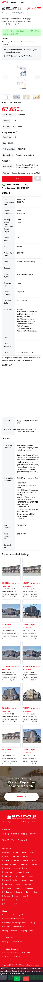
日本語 (5, 833)
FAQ (31, 923)
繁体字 (5, 840)
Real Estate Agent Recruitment (13, 927)
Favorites (5, 915)
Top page (5, 19)
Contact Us (21, 797)
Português (23, 840)
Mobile (23, 2)
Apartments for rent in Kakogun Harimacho (16, 21)
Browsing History (19, 915)
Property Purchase (27, 930)
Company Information (10, 953)
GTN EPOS (6, 957)
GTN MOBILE (26, 953)
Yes (17, 979)
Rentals (14, 2)
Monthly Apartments (9, 930)
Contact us (17, 179)
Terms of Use (17, 942)
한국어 (33, 833)
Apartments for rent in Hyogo (21, 19)
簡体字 (24, 833)
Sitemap (5, 942)
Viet (13, 840)
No (26, 979)
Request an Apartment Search (13, 919)
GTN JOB (17, 957)
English (15, 833)
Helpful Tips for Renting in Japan (14, 923)
